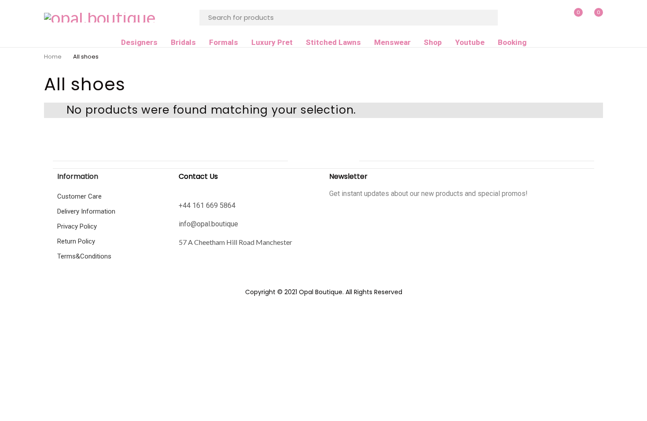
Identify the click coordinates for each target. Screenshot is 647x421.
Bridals (183, 42)
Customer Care (79, 196)
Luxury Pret (272, 42)
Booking (512, 42)
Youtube (470, 42)
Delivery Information (86, 211)
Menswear (392, 42)
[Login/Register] (554, 17)
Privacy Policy (77, 226)
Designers (139, 42)
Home (53, 56)
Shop (433, 42)
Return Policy (76, 241)
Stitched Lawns (333, 42)
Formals (223, 42)
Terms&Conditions (84, 256)
